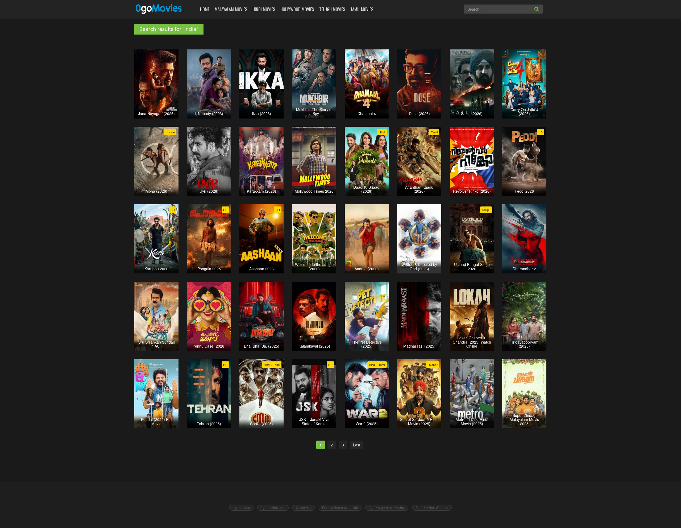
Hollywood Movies (297, 9)
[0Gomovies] (159, 8)
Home (204, 9)
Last (356, 444)
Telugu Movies (332, 9)
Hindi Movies (263, 9)
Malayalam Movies (231, 9)
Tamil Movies (361, 9)
